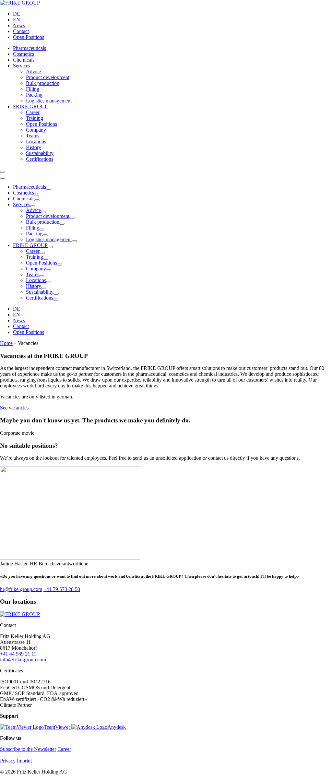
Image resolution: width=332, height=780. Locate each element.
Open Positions (28, 37)
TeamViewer (57, 727)
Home (6, 343)
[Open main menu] (2, 172)
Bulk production (42, 83)
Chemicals (23, 60)
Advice (33, 71)
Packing (34, 95)
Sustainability (39, 153)
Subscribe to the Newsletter (28, 749)
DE (16, 14)
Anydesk (116, 727)
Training (34, 118)
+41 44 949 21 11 (18, 653)
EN (16, 19)
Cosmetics (23, 54)
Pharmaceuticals (29, 48)
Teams (32, 135)
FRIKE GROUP (30, 106)
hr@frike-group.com (21, 589)
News (19, 25)
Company (36, 130)
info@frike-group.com (23, 659)
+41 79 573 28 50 (61, 589)
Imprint (24, 760)
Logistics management (49, 100)
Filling (32, 89)
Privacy (8, 760)
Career (33, 112)
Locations (36, 141)
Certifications (39, 159)
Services (21, 65)
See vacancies (14, 407)
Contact (21, 31)
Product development (47, 77)
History (33, 147)
